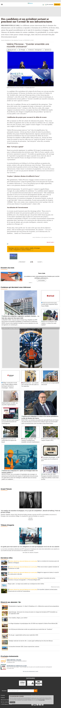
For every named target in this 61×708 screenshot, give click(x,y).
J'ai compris (12, 702)
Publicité (3, 697)
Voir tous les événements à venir (30, 671)
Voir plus (30, 518)
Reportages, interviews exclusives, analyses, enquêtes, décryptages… (25, 248)
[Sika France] (30, 683)
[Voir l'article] (58, 328)
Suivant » (40, 262)
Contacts (3, 695)
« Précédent (21, 262)
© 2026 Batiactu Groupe (6, 704)
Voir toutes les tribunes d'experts (30, 552)
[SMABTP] (38, 683)
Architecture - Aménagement (35, 49)
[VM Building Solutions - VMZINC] (22, 683)
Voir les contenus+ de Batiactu (8, 702)
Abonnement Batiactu (6, 699)
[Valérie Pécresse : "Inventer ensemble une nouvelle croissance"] (7, 83)
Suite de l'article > (50, 242)
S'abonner (57, 4)
